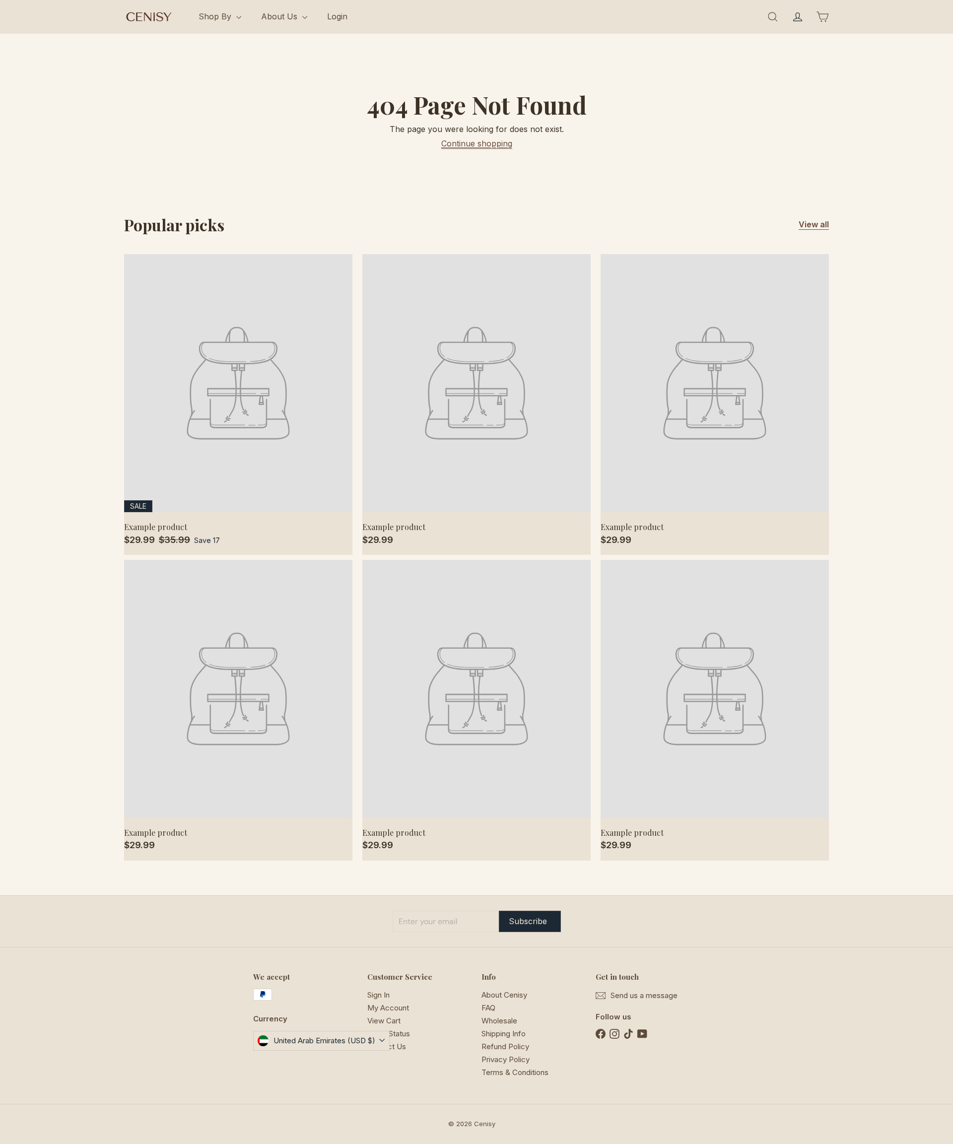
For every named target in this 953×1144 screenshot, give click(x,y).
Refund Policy (505, 1046)
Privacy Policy (505, 1059)
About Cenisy (504, 995)
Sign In (378, 995)
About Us (280, 16)
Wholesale (499, 1020)
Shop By (216, 16)
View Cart (384, 1020)
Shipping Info (503, 1033)
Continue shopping (476, 143)
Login (337, 16)
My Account (388, 1007)
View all (814, 224)
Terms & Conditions (514, 1072)
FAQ (488, 1007)
